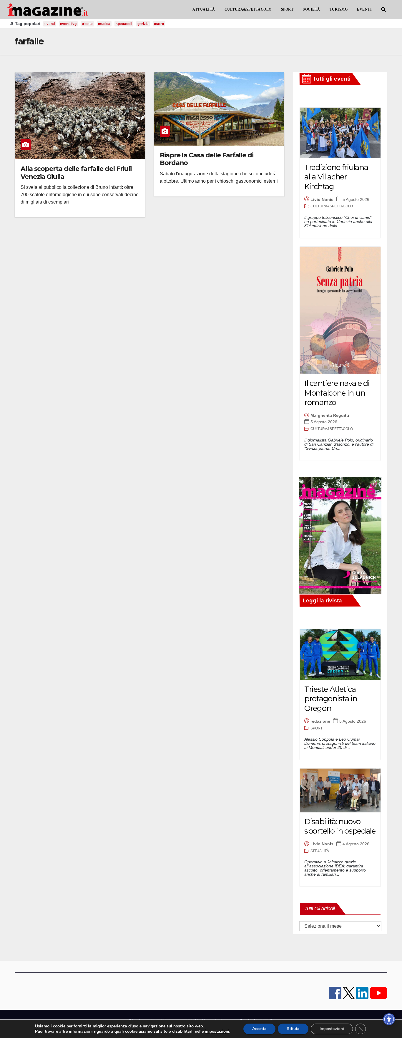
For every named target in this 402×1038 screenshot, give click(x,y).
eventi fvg (68, 24)
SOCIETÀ (311, 9)
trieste (87, 24)
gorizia (143, 24)
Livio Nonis (321, 199)
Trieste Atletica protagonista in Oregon (330, 698)
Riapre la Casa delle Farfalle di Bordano (206, 159)
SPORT (287, 9)
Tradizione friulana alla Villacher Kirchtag (336, 177)
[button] (383, 9)
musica (104, 24)
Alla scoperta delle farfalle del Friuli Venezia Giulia (76, 172)
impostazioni (217, 1031)
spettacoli (124, 24)
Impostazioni (332, 1029)
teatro (159, 24)
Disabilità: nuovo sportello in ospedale (340, 826)
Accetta (259, 1029)
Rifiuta (293, 1029)
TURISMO (339, 9)
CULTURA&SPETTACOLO (248, 9)
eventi (49, 24)
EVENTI (364, 9)
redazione (320, 721)
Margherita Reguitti (329, 415)
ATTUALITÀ (203, 9)
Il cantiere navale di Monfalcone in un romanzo (337, 393)
